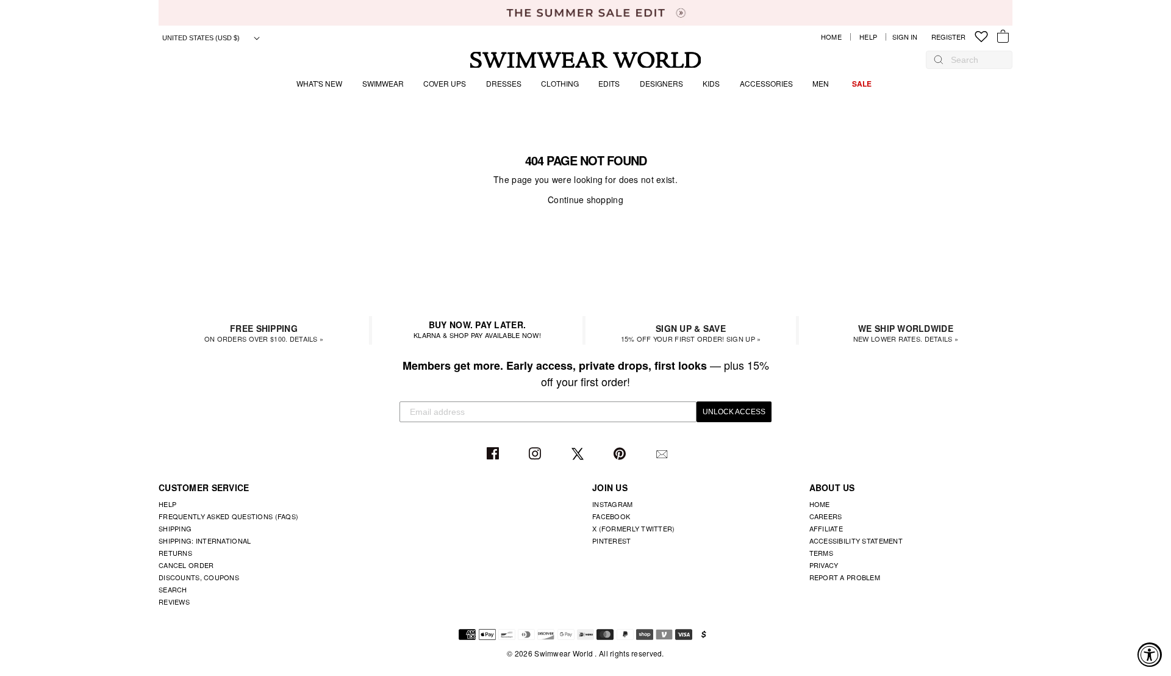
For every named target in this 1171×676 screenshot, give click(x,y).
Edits (609, 83)
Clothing (560, 83)
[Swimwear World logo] (586, 60)
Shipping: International (205, 540)
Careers (825, 516)
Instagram (536, 454)
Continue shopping (585, 199)
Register (948, 37)
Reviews (174, 601)
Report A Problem (844, 577)
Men (820, 83)
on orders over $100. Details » (263, 332)
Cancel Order (186, 565)
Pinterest (621, 454)
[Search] (939, 60)
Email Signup (663, 454)
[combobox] (975, 59)
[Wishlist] (981, 37)
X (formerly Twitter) (633, 528)
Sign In (907, 37)
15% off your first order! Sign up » (691, 332)
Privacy (824, 565)
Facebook (494, 454)
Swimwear (383, 83)
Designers (661, 83)
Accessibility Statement (856, 540)
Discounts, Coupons (199, 577)
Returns (175, 553)
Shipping (175, 528)
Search (173, 589)
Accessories (766, 83)
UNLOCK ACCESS (734, 412)
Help (868, 37)
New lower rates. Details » (905, 332)
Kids (711, 83)
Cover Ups (444, 83)
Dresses (503, 83)
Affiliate (826, 528)
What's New (319, 83)
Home (831, 37)
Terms (821, 553)
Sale (862, 83)
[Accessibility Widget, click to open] (1149, 654)
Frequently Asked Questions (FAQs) (228, 516)
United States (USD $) (202, 37)
